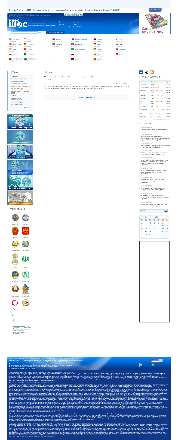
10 (150, 225)
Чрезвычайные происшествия (16, 99)
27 (163, 231)
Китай (29, 49)
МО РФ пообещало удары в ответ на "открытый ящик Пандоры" (154, 205)
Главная (12, 10)
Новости (146, 123)
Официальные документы (43, 10)
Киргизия (30, 44)
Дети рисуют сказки (75, 10)
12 (158, 225)
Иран (28, 39)
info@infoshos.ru (68, 358)
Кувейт (99, 49)
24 (150, 231)
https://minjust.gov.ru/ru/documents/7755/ (28, 380)
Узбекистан (32, 59)
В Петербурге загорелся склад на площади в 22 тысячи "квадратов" (153, 188)
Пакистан (30, 54)
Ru (151, 9)
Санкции (14, 76)
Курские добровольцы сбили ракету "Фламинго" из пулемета (154, 130)
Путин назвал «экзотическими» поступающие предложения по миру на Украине (155, 197)
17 (150, 228)
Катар (120, 44)
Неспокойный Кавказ (19, 84)
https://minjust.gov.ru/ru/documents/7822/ (28, 436)
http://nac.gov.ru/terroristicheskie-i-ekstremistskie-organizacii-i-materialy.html (38, 420)
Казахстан (16, 39)
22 (142, 231)
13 (163, 225)
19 (158, 228)
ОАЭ (76, 54)
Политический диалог (19, 79)
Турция (121, 54)
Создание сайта (16, 368)
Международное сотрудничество (17, 103)
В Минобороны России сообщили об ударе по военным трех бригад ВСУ (69, 77)
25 (154, 231)
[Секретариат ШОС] (20, 130)
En (155, 9)
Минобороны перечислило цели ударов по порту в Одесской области (155, 146)
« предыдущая (88, 97)
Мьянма (99, 54)
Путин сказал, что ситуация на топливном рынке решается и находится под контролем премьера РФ (155, 138)
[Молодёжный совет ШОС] (20, 176)
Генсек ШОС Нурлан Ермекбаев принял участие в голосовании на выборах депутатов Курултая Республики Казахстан (155, 162)
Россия (15, 54)
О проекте (89, 10)
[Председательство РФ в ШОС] (20, 115)
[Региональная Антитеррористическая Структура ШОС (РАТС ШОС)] (20, 161)
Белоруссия (17, 44)
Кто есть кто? (60, 10)
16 (146, 228)
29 (142, 234)
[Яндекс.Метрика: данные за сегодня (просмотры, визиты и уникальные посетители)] (157, 365)
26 (158, 231)
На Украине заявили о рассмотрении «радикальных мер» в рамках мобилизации (154, 172)
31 (150, 234)
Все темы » (27, 107)
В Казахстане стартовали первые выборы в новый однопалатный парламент (152, 181)
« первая (80, 97)
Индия (15, 49)
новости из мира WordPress (21, 329)
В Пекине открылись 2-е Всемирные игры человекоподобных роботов (154, 153)
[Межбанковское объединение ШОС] (20, 191)
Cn (159, 9)
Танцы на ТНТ (24, 332)
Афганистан (59, 44)
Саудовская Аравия (80, 49)
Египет (99, 44)
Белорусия (15, 296)
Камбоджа (77, 59)
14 (167, 225)
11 (154, 225)
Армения (99, 39)
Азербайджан (78, 44)
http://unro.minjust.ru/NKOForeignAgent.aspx (29, 411)
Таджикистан (18, 59)
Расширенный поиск (55, 32)
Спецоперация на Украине (21, 86)
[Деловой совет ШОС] (20, 145)
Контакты (98, 10)
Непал (120, 39)
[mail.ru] (157, 359)
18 (154, 228)
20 (163, 228)
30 (146, 234)
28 (167, 231)
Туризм (13, 95)
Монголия (59, 39)
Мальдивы (122, 49)
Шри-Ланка (100, 59)
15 (142, 228)
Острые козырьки (19, 326)
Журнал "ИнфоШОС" (111, 10)
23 (146, 231)
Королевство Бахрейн (81, 39)
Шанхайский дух (17, 89)
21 (167, 228)
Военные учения (17, 81)
